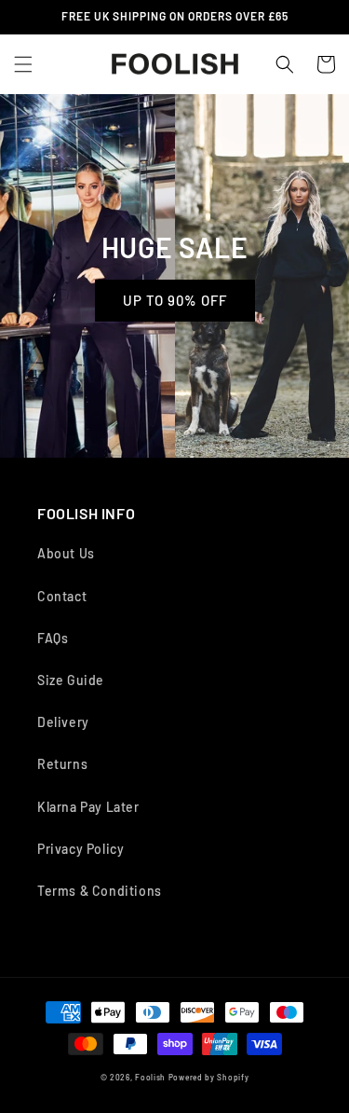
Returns (62, 764)
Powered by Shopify (208, 1077)
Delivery (63, 722)
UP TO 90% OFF (175, 300)
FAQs (52, 638)
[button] (23, 64)
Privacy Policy (80, 849)
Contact (62, 596)
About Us (66, 553)
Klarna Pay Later (88, 807)
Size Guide (70, 680)
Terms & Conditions (99, 891)
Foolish (150, 1077)
